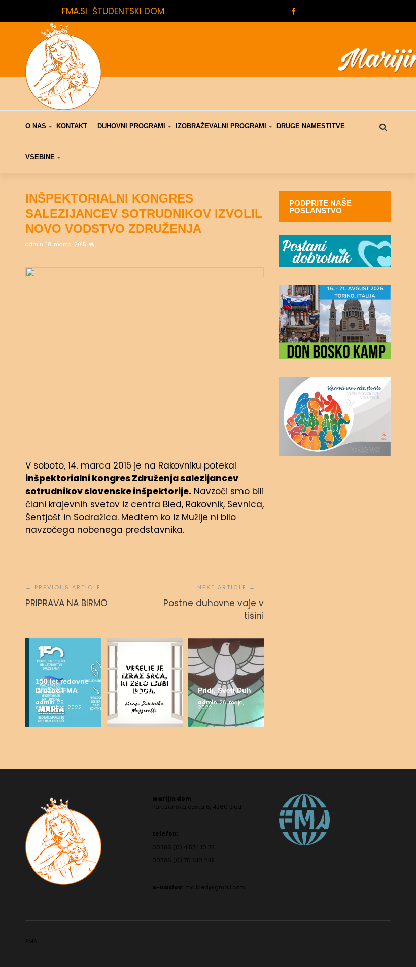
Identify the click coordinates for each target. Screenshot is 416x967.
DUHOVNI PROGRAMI (131, 126)
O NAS (35, 126)
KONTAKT (71, 126)
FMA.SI (74, 11)
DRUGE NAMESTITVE (310, 126)
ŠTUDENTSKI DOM (128, 11)
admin (35, 244)
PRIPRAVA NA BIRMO (66, 603)
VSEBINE (40, 157)
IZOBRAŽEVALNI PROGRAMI (221, 126)
